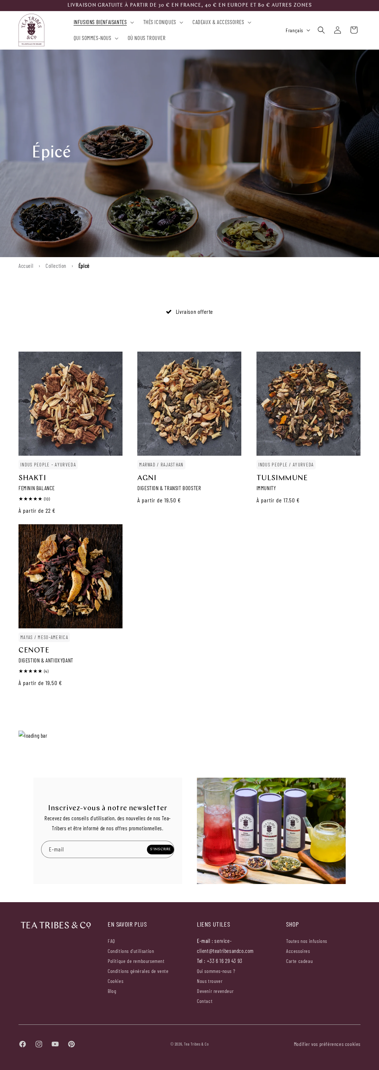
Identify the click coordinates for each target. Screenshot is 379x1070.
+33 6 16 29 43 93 (224, 960)
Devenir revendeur (215, 991)
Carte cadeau (299, 961)
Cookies (115, 981)
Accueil (26, 265)
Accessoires (298, 951)
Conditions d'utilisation (131, 951)
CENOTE (34, 650)
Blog (112, 991)
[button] (102, 22)
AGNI (146, 478)
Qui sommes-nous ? (216, 971)
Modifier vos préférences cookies (327, 1044)
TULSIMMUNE (282, 478)
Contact (204, 1001)
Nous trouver (209, 981)
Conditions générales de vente (138, 971)
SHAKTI (32, 478)
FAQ (111, 941)
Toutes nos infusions (306, 941)
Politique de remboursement (136, 961)
